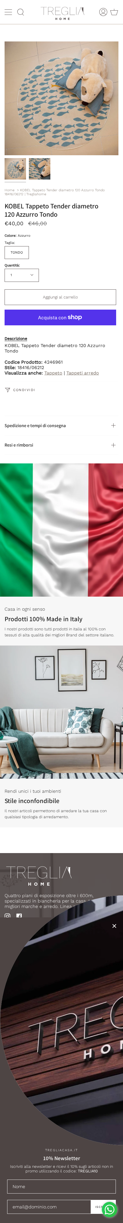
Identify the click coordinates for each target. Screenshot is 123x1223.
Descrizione (16, 338)
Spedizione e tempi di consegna (35, 426)
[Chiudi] (114, 926)
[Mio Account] (103, 12)
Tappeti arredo (82, 373)
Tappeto (53, 373)
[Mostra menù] (9, 12)
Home (10, 190)
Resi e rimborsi (19, 445)
